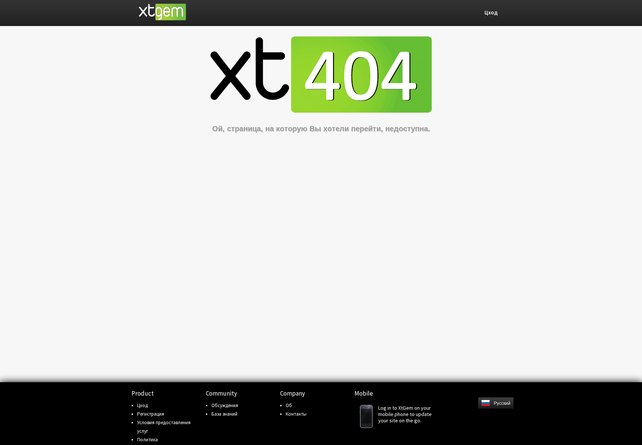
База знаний (224, 414)
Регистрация (150, 414)
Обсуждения (224, 405)
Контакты (296, 414)
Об (289, 405)
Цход (142, 405)
